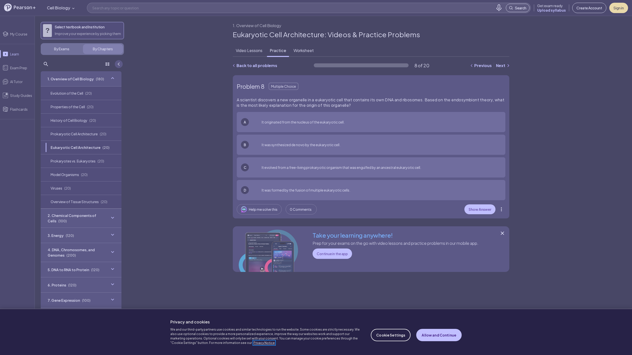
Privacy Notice (264, 343)
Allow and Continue (439, 335)
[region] (316, 332)
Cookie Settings (390, 335)
